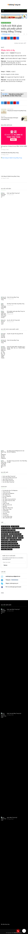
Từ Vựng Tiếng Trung (7, 516)
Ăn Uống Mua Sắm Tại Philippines (10, 490)
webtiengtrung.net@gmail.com (13, 576)
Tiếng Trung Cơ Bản (7, 509)
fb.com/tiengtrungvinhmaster (14, 586)
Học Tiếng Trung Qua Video (9, 500)
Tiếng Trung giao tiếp (15, 534)
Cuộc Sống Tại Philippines (8, 493)
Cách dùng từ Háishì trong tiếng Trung (10, 176)
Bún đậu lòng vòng (5, 924)
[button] (3, 11)
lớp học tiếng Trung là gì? (8, 480)
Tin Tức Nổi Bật (6, 512)
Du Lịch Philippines (7, 496)
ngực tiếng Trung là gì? (8, 479)
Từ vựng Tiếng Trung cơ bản (9, 541)
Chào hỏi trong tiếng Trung (13, 297)
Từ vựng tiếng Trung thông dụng (10, 547)
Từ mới (3, 537)
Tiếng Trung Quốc (18, 535)
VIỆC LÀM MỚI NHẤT (7, 517)
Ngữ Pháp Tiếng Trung (6, 22)
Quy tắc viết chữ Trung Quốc (13, 320)
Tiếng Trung (5, 534)
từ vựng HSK (5, 539)
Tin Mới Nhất (5, 510)
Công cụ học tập (6, 491)
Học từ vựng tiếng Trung (8, 530)
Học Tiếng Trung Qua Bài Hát (9, 499)
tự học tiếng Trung (7, 549)
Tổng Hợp (5, 513)
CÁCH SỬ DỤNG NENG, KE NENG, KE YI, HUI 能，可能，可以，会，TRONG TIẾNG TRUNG (16, 348)
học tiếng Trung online (18, 528)
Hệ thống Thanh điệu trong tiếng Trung (15, 303)
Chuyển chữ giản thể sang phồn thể (15, 333)
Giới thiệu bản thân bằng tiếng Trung (10, 152)
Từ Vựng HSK (6, 514)
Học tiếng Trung (6, 528)
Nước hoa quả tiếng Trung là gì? (10, 477)
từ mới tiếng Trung (12, 537)
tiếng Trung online (7, 535)
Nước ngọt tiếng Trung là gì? (13, 193)
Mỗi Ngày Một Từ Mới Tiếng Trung (10, 532)
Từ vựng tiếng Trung (15, 539)
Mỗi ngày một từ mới (7, 504)
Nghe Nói (5, 506)
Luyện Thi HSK (6, 503)
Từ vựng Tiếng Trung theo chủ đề (10, 545)
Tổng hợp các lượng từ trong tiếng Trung (16, 110)
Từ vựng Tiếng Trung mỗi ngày (9, 543)
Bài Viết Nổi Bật (6, 526)
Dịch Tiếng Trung (6, 494)
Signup (5, 565)
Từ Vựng (20, 537)
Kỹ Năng (4, 502)
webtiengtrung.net (14, 583)
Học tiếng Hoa (15, 526)
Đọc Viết (4, 497)
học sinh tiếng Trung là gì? (8, 482)
